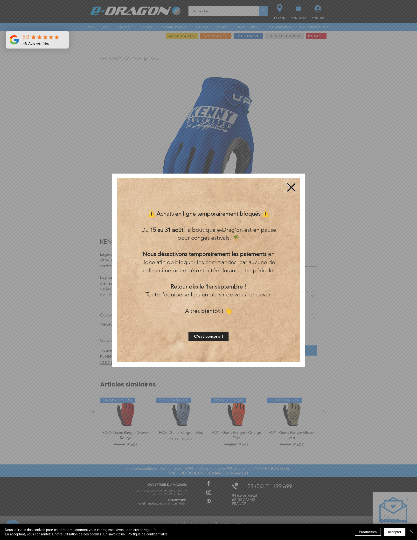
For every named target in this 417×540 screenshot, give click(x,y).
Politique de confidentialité (147, 534)
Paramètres (368, 531)
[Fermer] (411, 531)
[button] (208, 336)
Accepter (394, 531)
